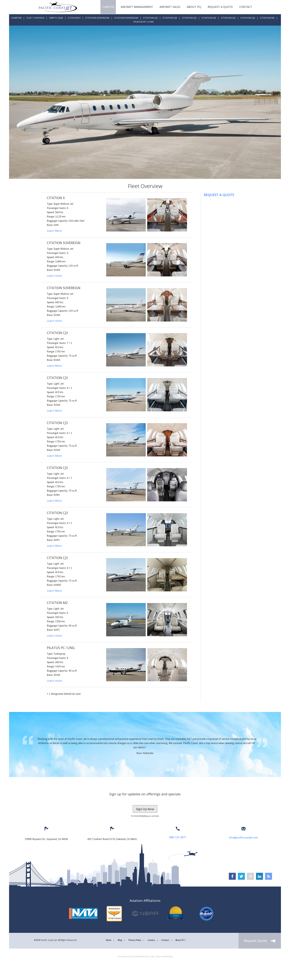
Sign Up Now (145, 809)
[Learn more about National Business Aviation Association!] (145, 913)
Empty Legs (56, 17)
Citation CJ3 (150, 17)
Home (108, 940)
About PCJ (194, 7)
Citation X (74, 17)
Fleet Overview (35, 17)
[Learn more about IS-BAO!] (207, 913)
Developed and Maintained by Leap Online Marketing (145, 956)
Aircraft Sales (170, 7)
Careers (151, 940)
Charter (108, 7)
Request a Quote (220, 7)
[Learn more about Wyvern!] (114, 913)
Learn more (54, 275)
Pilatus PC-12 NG (143, 21)
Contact (245, 7)
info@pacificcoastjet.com (243, 837)
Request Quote (256, 940)
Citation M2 (267, 17)
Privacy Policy (134, 940)
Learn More (54, 231)
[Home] (58, 7)
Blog (120, 940)
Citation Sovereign (97, 17)
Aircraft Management (137, 7)
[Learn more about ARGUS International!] (176, 913)
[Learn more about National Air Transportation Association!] (83, 913)
